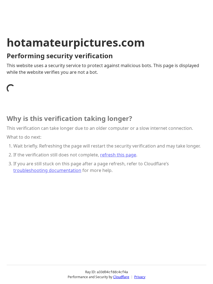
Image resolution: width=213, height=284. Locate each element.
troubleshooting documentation (47, 170)
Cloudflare (121, 277)
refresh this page (118, 155)
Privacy (139, 277)
